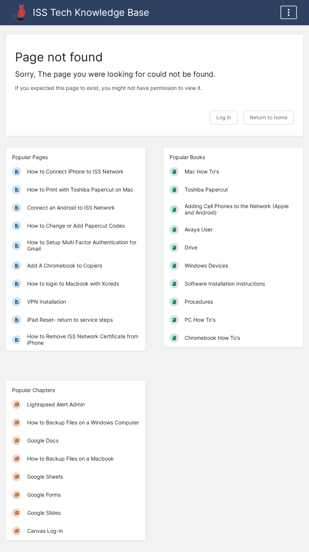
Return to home (269, 117)
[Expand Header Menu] (288, 12)
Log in (223, 117)
